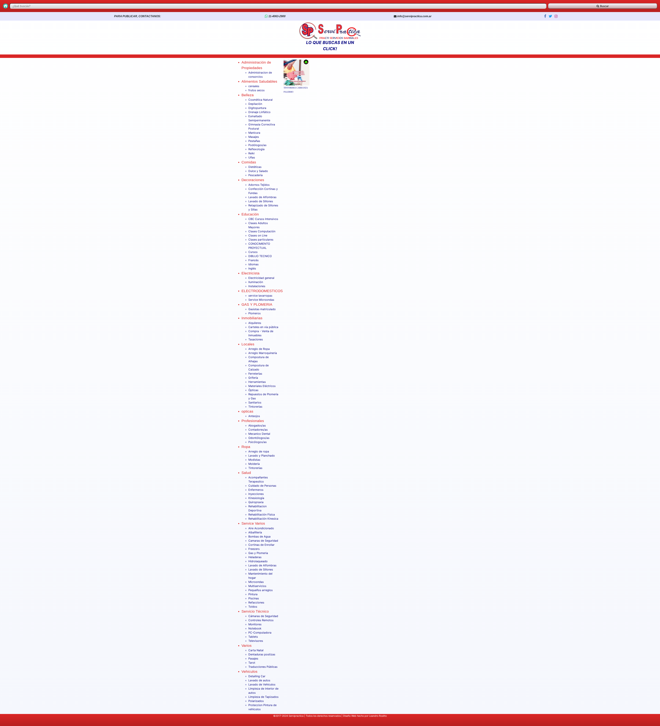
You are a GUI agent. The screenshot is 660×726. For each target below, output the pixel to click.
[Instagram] (555, 16)
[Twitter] (550, 16)
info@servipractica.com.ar (414, 16)
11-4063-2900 (276, 16)
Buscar (604, 6)
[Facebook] (544, 16)
